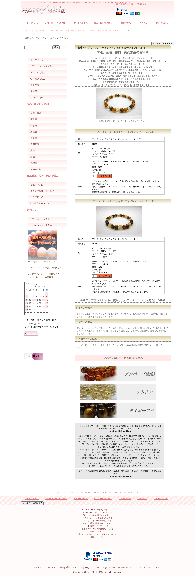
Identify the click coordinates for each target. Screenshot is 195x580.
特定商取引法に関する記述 (95, 493)
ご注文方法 (116, 493)
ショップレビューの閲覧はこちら (44, 277)
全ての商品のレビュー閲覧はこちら (45, 274)
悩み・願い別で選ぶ (103, 23)
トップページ (32, 23)
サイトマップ (132, 493)
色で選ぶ (142, 23)
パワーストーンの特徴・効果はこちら (46, 267)
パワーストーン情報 (40, 219)
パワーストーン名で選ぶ (56, 23)
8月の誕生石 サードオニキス (42, 261)
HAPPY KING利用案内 (41, 225)
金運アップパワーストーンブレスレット (113, 31)
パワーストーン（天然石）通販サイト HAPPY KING (45, 10)
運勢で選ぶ (125, 23)
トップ (26, 31)
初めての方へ (161, 23)
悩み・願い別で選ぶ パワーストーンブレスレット (50, 31)
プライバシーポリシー (69, 493)
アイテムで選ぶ (81, 23)
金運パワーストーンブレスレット (83, 31)
